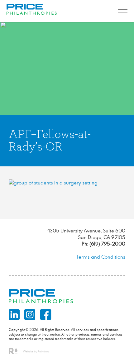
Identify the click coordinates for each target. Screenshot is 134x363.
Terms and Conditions (100, 257)
